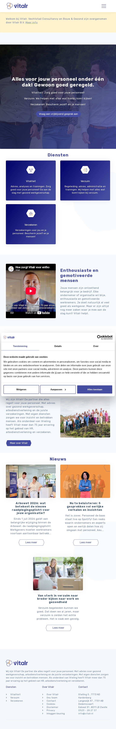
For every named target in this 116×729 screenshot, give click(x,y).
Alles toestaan (94, 389)
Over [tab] (95, 346)
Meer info (32, 22)
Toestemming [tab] (20, 346)
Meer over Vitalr (19, 443)
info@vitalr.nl (85, 713)
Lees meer (31, 542)
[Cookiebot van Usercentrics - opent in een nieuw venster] (99, 337)
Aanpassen (56, 389)
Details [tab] (58, 346)
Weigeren (21, 389)
